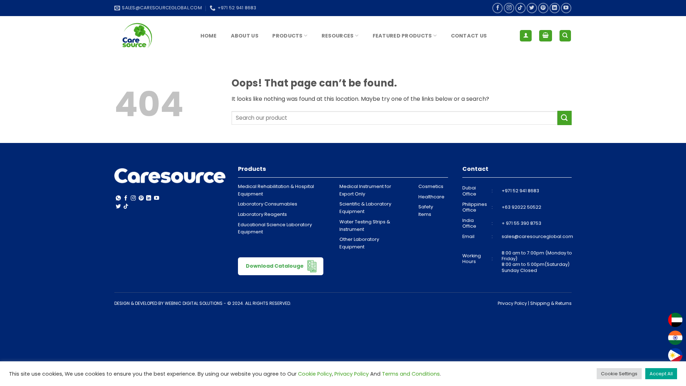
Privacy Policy (512, 303)
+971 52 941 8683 (520, 191)
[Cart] (545, 36)
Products (287, 35)
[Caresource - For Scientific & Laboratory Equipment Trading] (150, 35)
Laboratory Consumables (267, 204)
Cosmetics (430, 186)
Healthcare (431, 196)
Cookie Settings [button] (619, 373)
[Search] (565, 36)
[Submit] (564, 118)
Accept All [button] (661, 373)
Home (208, 35)
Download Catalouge (275, 265)
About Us (244, 35)
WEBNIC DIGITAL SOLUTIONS (194, 303)
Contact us (469, 35)
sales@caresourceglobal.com (537, 236)
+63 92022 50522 (521, 207)
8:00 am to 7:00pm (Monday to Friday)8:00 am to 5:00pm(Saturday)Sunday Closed (537, 261)
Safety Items (425, 210)
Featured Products (402, 35)
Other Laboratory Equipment (359, 243)
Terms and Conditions (411, 373)
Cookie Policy (315, 373)
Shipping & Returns (551, 303)
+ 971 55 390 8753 (521, 223)
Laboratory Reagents (262, 214)
